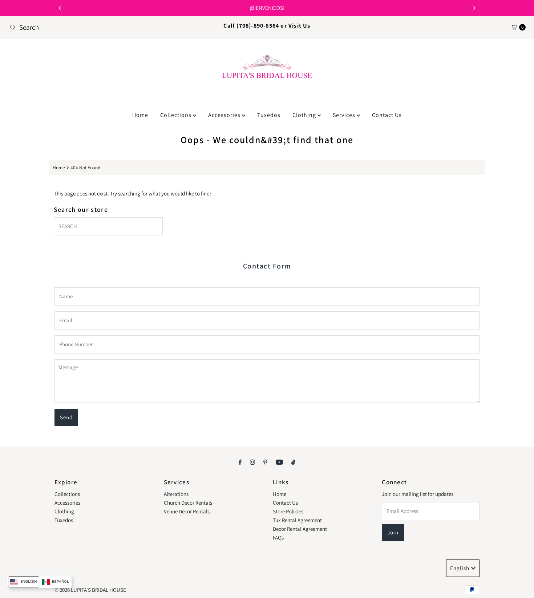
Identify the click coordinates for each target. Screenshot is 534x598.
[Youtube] (279, 461)
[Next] (474, 8)
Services (345, 115)
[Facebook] (240, 461)
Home (140, 115)
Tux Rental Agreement (297, 520)
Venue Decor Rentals (187, 511)
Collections (176, 115)
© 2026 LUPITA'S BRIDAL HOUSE (90, 589)
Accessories (225, 115)
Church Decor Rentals (188, 502)
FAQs (278, 537)
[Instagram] (252, 461)
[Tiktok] (293, 461)
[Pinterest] (265, 461)
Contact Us (387, 115)
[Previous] (60, 8)
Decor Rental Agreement (300, 528)
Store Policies (288, 511)
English (459, 568)
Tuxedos (268, 115)
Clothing (304, 115)
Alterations (176, 493)
